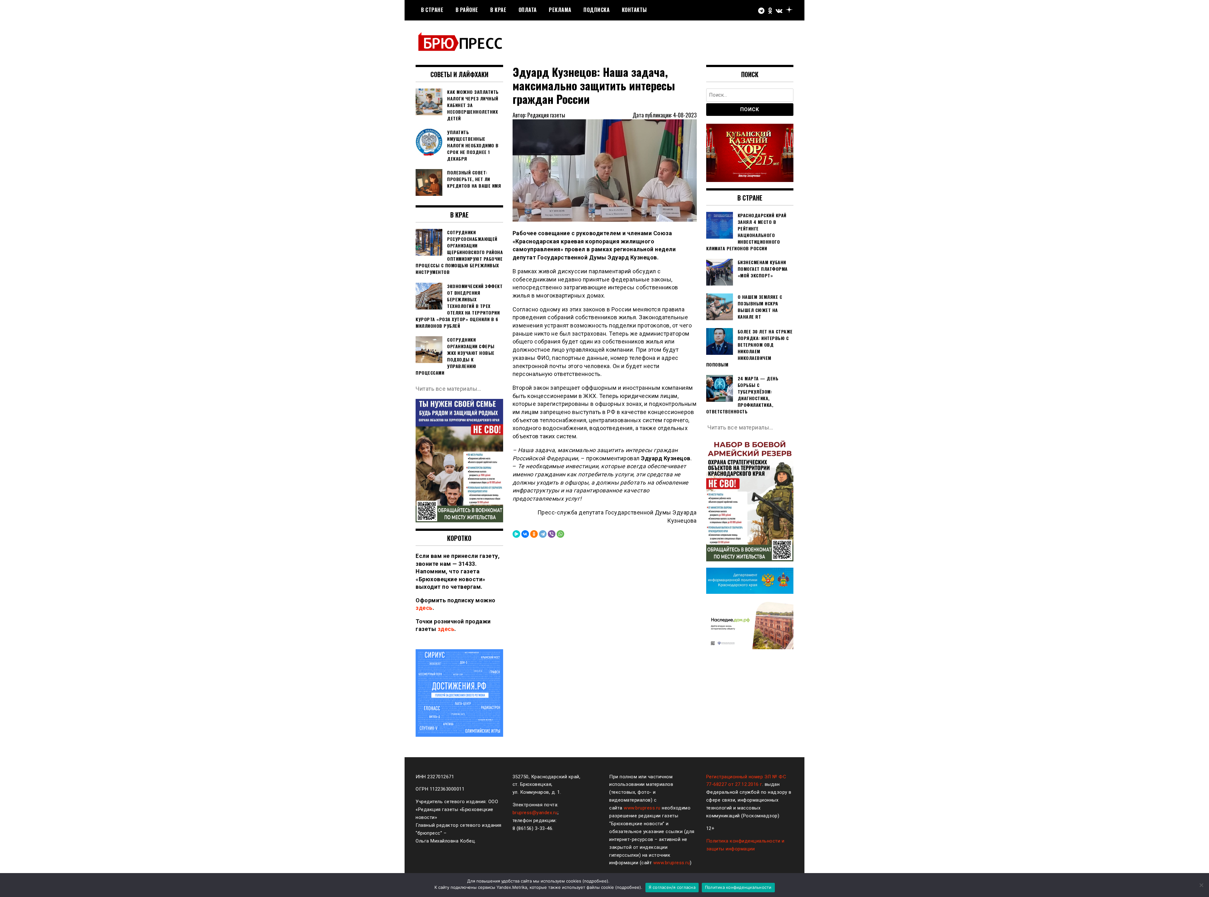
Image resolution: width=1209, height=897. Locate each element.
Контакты (634, 10)
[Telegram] (543, 534)
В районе (467, 10)
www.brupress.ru (642, 808)
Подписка (596, 10)
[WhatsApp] (560, 534)
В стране (432, 10)
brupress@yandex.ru (535, 812)
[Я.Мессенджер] (516, 534)
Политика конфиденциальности (738, 887)
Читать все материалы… (448, 388)
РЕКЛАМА (560, 10)
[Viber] (551, 534)
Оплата (528, 10)
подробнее (595, 880)
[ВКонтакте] (525, 534)
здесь (424, 608)
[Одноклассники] (534, 534)
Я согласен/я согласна (672, 887)
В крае (498, 10)
